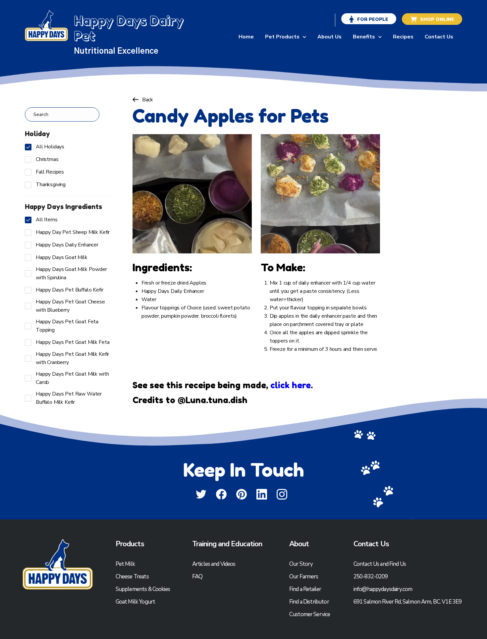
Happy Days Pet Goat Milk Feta (72, 342)
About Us (329, 36)
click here (290, 385)
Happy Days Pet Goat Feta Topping (67, 326)
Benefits (364, 36)
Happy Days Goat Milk (61, 257)
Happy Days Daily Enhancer (67, 244)
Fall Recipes (50, 172)
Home (246, 36)
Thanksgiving (51, 184)
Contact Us (439, 36)
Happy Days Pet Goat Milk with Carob (72, 378)
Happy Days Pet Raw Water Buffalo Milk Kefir (69, 398)
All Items (47, 219)
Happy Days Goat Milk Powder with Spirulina (71, 273)
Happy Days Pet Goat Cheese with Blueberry (70, 306)
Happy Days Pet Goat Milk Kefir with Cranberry (72, 358)
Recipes (403, 36)
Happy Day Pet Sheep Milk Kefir (73, 232)
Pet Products (282, 36)
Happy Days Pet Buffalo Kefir (69, 289)
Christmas (47, 159)
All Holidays (50, 146)
